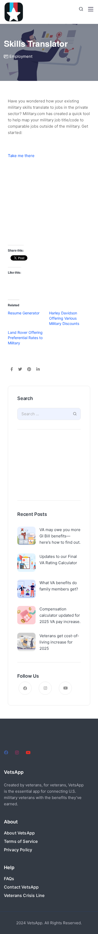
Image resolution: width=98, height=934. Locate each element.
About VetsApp (19, 833)
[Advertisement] (49, 466)
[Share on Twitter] (20, 369)
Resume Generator (23, 313)
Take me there (21, 155)
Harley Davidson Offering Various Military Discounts (64, 318)
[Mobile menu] (90, 9)
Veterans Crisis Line (24, 895)
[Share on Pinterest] (29, 369)
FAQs (9, 878)
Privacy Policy (18, 849)
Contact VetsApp (21, 887)
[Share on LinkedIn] (38, 369)
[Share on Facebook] (11, 369)
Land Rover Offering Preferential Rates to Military (25, 337)
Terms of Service (21, 841)
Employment (20, 56)
